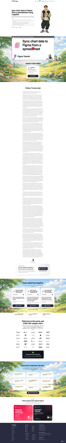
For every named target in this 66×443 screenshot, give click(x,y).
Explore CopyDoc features (43, 270)
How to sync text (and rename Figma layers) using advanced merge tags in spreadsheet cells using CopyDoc (33, 299)
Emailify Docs (33, 436)
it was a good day (33, 369)
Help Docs (20, 27)
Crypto (26, 428)
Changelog (13, 433)
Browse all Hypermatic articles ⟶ (42, 439)
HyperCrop (34, 429)
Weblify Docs (33, 439)
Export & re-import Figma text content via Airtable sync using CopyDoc (18, 298)
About (12, 429)
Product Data (13, 430)
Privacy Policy (13, 437)
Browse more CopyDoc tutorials (33, 309)
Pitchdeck (27, 430)
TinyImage (27, 431)
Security (16, 27)
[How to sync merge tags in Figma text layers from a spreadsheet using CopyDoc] (47, 292)
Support (12, 440)
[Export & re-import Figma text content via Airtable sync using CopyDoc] (18, 292)
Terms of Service (13, 438)
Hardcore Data (40, 438)
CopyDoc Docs (33, 435)
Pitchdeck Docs (26, 438)
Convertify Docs (26, 435)
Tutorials (12, 435)
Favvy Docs (26, 437)
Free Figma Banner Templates (42, 429)
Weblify (33, 431)
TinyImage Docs (26, 439)
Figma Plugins (13, 431)
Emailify (33, 428)
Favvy (26, 429)
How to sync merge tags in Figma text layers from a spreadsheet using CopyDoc (47, 298)
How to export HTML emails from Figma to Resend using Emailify (45, 433)
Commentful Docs (34, 434)
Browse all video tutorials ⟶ (42, 435)
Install (13, 27)
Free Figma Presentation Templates (42, 428)
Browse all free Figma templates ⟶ (42, 430)
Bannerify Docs (26, 434)
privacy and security (39, 355)
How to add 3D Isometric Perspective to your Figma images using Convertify (46, 434)
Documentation (13, 432)
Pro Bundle (13, 428)
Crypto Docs (26, 436)
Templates (13, 434)
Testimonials (13, 439)
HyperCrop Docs (33, 437)
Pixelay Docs (33, 438)
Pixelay (33, 430)
